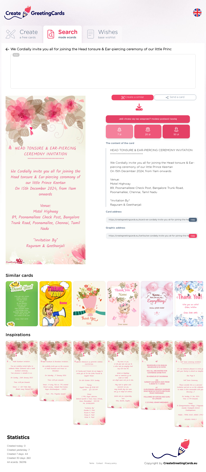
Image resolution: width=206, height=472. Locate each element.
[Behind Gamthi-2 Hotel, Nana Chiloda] (90, 382)
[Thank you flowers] (90, 304)
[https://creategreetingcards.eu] (96, 13)
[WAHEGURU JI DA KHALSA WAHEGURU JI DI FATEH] (157, 375)
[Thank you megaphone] (56, 304)
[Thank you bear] (124, 304)
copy (193, 220)
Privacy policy (111, 463)
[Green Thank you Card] (22, 304)
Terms (91, 463)
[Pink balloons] (157, 304)
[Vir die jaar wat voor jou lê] (124, 374)
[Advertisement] (103, 72)
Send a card (177, 97)
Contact (99, 463)
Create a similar (134, 97)
